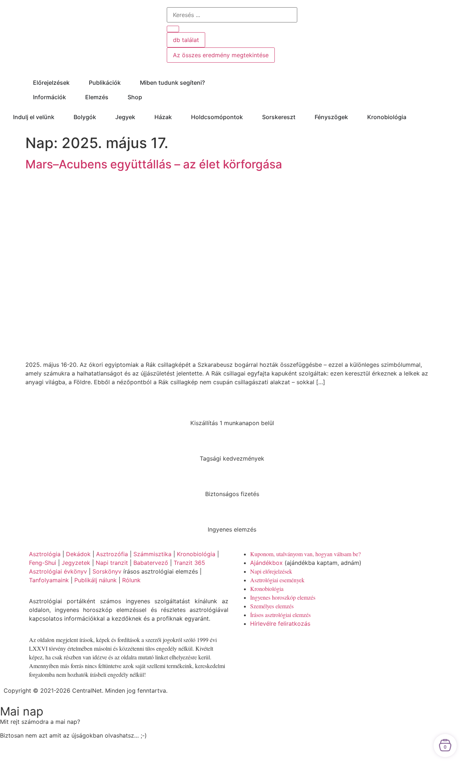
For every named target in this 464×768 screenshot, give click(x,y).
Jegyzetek (76, 562)
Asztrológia (45, 554)
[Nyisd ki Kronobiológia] (411, 117)
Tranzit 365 (189, 562)
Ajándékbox (266, 562)
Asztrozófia (112, 554)
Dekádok (78, 554)
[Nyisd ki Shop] (147, 97)
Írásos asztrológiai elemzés (280, 614)
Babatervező (150, 562)
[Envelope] (304, 644)
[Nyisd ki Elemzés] (113, 97)
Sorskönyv (106, 571)
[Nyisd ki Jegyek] (140, 117)
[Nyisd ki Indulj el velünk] (59, 117)
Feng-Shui (42, 562)
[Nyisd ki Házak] (176, 117)
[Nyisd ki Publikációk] (125, 82)
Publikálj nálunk (95, 580)
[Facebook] (245, 644)
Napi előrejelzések (271, 571)
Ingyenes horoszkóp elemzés (282, 597)
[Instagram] (285, 644)
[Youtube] (265, 644)
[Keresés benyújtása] (173, 29)
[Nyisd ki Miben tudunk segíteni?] (209, 82)
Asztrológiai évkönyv (58, 571)
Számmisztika (152, 554)
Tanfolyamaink (49, 580)
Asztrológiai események (277, 580)
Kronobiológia (196, 554)
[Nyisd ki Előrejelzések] (74, 82)
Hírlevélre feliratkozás (280, 623)
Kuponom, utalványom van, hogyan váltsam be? (305, 554)
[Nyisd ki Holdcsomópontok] (247, 117)
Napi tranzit (112, 562)
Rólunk (131, 580)
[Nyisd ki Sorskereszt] (300, 117)
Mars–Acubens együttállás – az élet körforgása (153, 164)
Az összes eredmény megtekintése (221, 55)
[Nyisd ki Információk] (71, 97)
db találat (186, 39)
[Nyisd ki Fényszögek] (353, 117)
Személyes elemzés (272, 606)
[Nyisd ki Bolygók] (101, 117)
